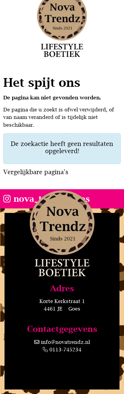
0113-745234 (64, 350)
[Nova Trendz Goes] (62, 260)
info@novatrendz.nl (65, 342)
